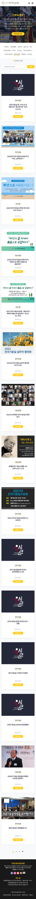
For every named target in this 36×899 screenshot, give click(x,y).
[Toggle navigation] (32, 3)
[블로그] (24, 874)
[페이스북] (12, 874)
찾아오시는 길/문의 (16, 895)
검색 (31, 67)
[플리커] (15, 874)
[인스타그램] (21, 874)
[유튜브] (18, 874)
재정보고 (31, 895)
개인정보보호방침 (7, 895)
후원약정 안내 (25, 895)
